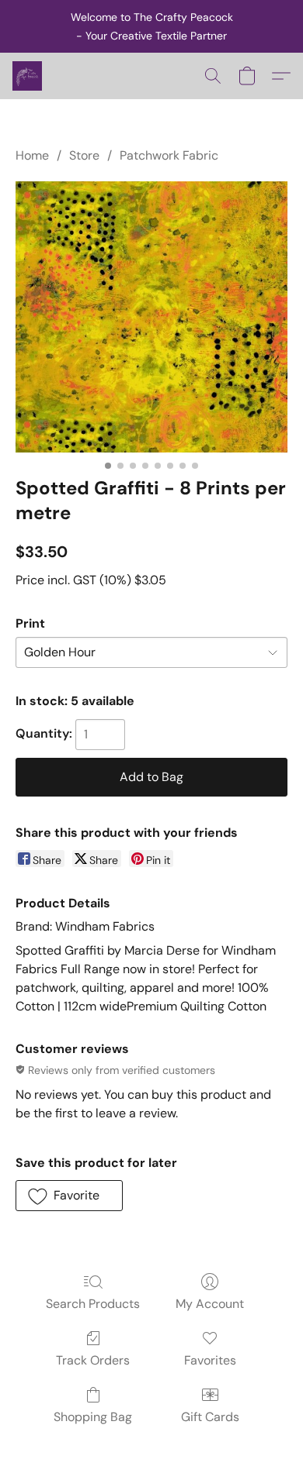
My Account (210, 1304)
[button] (28, 76)
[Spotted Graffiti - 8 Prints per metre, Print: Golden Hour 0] (151, 317)
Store (84, 155)
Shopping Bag (93, 1417)
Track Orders (93, 1360)
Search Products (93, 1304)
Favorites (210, 1360)
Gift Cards (210, 1417)
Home (32, 155)
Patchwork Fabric (169, 155)
